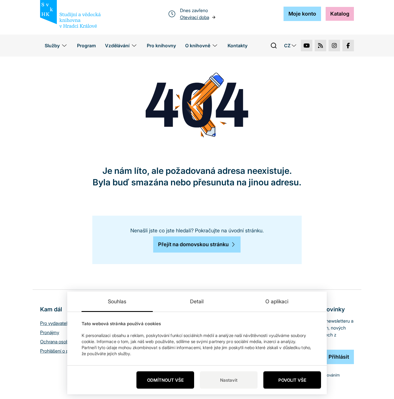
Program (86, 45)
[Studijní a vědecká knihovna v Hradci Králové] (70, 14)
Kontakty (237, 45)
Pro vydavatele (55, 323)
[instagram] (334, 45)
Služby (52, 45)
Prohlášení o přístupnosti (65, 351)
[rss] (320, 45)
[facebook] (348, 45)
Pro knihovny (161, 45)
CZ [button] (287, 45)
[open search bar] (273, 45)
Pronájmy (49, 332)
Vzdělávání (117, 45)
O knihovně (197, 45)
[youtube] (306, 45)
